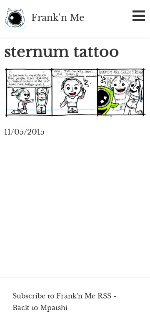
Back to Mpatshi (40, 307)
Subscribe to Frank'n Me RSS (61, 296)
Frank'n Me (15, 18)
